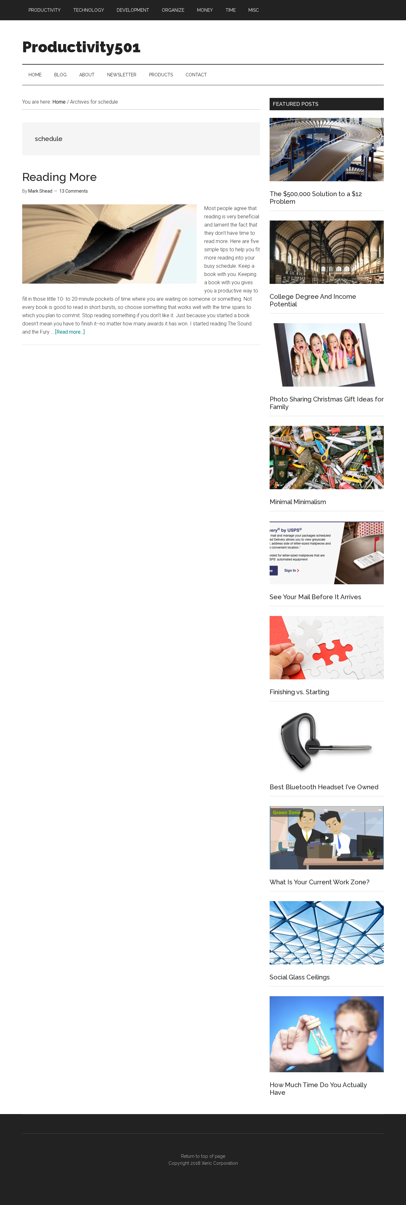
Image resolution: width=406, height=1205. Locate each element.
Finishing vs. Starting (299, 692)
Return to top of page (203, 1156)
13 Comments (73, 191)
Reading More (59, 176)
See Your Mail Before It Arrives (315, 597)
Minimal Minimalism (298, 502)
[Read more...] (70, 332)
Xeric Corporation (220, 1163)
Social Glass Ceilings (300, 977)
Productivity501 (81, 47)
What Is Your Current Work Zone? (320, 882)
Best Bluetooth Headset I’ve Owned (324, 787)
